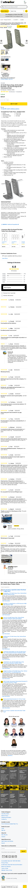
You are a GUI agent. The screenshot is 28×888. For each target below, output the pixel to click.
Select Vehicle (4, 11)
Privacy (2, 852)
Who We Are (4, 834)
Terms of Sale (4, 868)
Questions (19, 91)
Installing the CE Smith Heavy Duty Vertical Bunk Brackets (14, 637)
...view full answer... (6, 633)
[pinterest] (9, 856)
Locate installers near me (6, 79)
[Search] (3, 7)
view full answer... (6, 600)
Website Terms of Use (6, 870)
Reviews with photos (8, 295)
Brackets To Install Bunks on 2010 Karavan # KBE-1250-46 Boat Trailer (15, 604)
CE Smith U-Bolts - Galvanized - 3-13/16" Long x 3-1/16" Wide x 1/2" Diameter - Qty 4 (5, 242)
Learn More (5, 258)
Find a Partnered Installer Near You (9, 823)
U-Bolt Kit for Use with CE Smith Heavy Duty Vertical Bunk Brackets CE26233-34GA (13, 662)
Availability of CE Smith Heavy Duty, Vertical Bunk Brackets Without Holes (14, 594)
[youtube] (16, 856)
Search (3, 843)
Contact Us (4, 819)
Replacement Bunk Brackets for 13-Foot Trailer (14, 699)
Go (26, 11)
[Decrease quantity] (2, 100)
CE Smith (3, 83)
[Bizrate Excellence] (3, 878)
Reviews (12, 91)
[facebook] (6, 856)
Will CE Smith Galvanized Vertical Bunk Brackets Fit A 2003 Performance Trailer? (15, 682)
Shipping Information (6, 817)
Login (2, 828)
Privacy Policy (4, 862)
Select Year (13, 11)
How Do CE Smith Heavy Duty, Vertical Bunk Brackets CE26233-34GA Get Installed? (13, 618)
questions (10, 755)
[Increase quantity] (8, 100)
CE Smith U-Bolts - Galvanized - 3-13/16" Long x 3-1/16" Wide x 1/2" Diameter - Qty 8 (15, 242)
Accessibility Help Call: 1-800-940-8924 (10, 860)
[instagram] (12, 856)
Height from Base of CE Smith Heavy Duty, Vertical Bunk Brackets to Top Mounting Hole (15, 671)
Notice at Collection (6, 866)
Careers (3, 836)
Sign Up (3, 830)
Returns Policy (4, 815)
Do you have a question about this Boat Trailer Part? (14, 590)
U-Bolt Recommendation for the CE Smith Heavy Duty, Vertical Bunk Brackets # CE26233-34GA (14, 652)
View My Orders (5, 813)
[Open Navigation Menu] (1, 2)
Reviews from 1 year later (9, 293)
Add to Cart (22, 26)
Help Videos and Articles (7, 841)
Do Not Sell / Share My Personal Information (11, 864)
